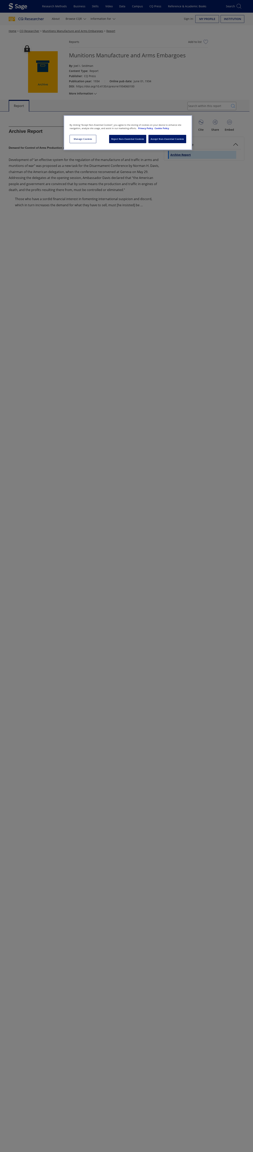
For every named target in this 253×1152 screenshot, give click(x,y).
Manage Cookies (83, 138)
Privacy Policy (146, 128)
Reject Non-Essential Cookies (127, 138)
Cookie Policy (162, 128)
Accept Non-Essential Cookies (167, 138)
